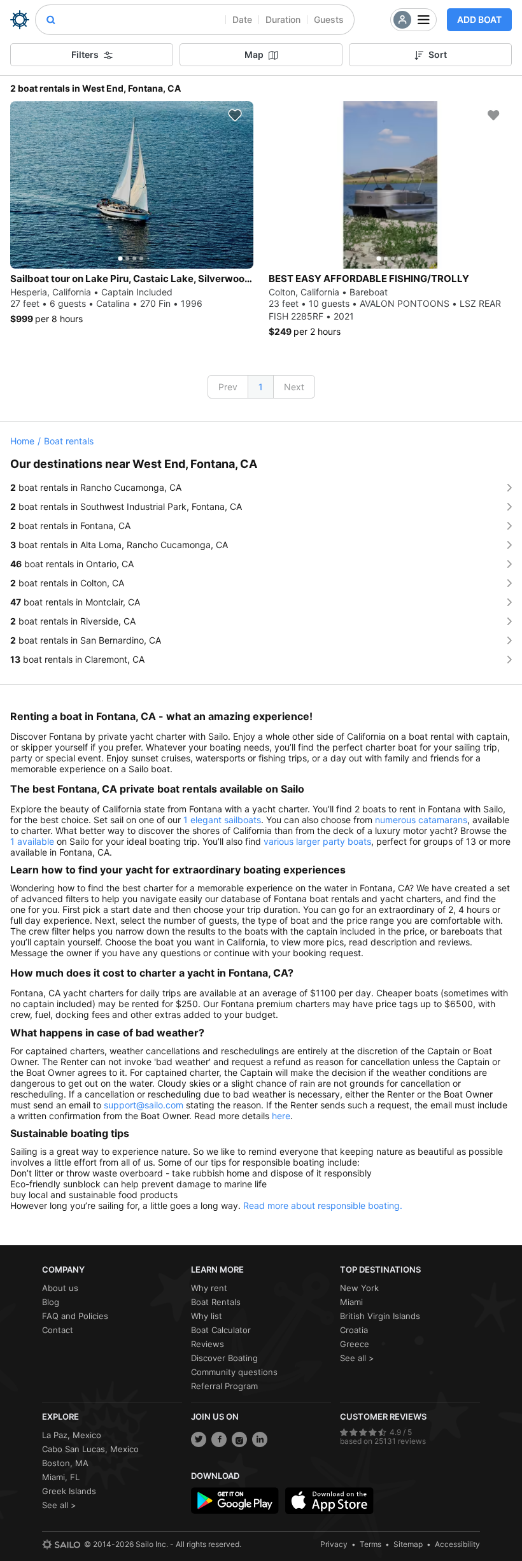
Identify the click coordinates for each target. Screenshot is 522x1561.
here (281, 1115)
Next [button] (294, 386)
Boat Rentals (216, 1302)
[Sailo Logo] (19, 19)
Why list (206, 1316)
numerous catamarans (421, 819)
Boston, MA (65, 1463)
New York (359, 1288)
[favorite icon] (235, 115)
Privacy (334, 1544)
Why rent (209, 1288)
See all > (357, 1358)
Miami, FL (61, 1477)
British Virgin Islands (380, 1316)
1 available (32, 841)
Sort (437, 54)
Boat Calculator (221, 1330)
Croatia (354, 1330)
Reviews (207, 1344)
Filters (85, 54)
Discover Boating (224, 1358)
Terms (370, 1544)
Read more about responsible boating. (322, 1205)
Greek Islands (69, 1491)
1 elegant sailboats (222, 819)
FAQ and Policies (75, 1316)
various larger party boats (317, 841)
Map (254, 54)
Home (22, 440)
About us (60, 1288)
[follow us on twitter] (198, 1439)
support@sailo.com (143, 1104)
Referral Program (224, 1386)
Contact (57, 1330)
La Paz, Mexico (71, 1435)
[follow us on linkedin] (259, 1439)
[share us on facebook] (219, 1439)
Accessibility (457, 1544)
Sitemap (408, 1544)
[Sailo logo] (61, 1544)
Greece (354, 1344)
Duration (282, 19)
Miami (351, 1302)
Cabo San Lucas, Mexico (90, 1449)
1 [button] (260, 386)
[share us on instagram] (239, 1439)
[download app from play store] (235, 1500)
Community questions (234, 1372)
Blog (50, 1302)
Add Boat (479, 19)
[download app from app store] (329, 1500)
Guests (329, 19)
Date (242, 19)
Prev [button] (227, 386)
